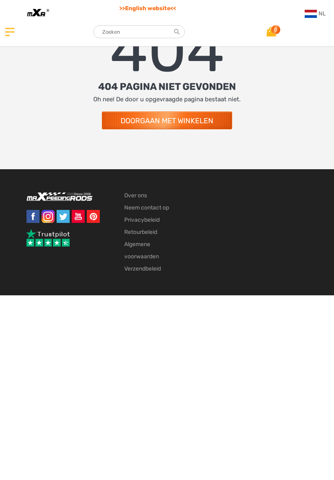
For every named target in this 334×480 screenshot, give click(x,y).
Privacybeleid (142, 219)
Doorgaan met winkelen (167, 120)
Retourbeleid (140, 232)
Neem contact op (146, 207)
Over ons (135, 195)
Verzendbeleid (142, 268)
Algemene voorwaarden (141, 250)
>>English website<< (147, 8)
